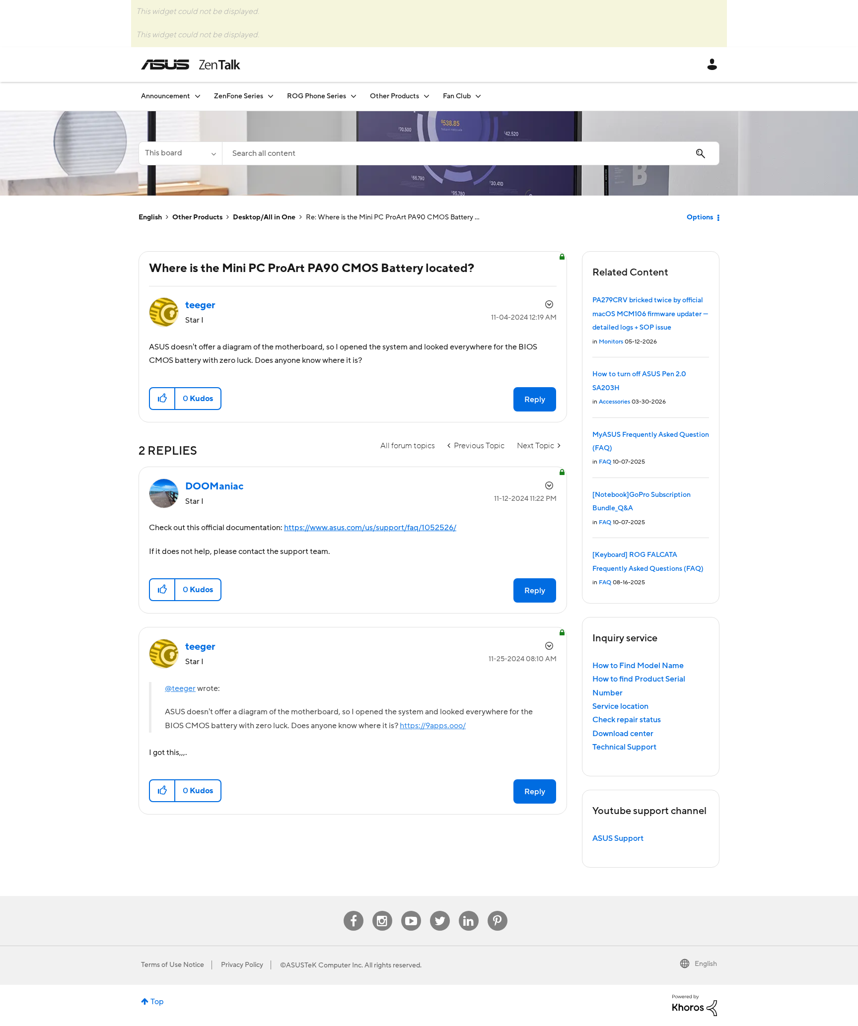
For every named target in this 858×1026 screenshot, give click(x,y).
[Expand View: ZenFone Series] (271, 96)
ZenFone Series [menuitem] (238, 96)
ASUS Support (618, 838)
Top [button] (157, 1002)
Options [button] (700, 217)
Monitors (611, 341)
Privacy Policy (242, 964)
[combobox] (470, 153)
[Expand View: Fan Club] (478, 96)
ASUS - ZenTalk (190, 64)
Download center (622, 734)
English (150, 217)
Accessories (614, 402)
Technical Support (624, 747)
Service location (620, 706)
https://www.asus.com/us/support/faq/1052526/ (370, 528)
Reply (534, 400)
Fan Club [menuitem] (457, 96)
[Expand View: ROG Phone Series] (353, 96)
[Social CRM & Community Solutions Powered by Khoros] (694, 1005)
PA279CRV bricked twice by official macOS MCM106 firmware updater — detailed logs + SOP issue (650, 314)
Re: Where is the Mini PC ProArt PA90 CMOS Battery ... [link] (393, 217)
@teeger (180, 688)
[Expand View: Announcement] (198, 96)
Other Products (197, 217)
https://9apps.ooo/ (433, 726)
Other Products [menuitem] (394, 96)
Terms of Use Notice (172, 964)
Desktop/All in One (264, 217)
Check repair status (626, 720)
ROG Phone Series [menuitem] (316, 96)
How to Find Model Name (638, 666)
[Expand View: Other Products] (426, 96)
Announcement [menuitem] (165, 96)
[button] (162, 398)
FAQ (605, 462)
